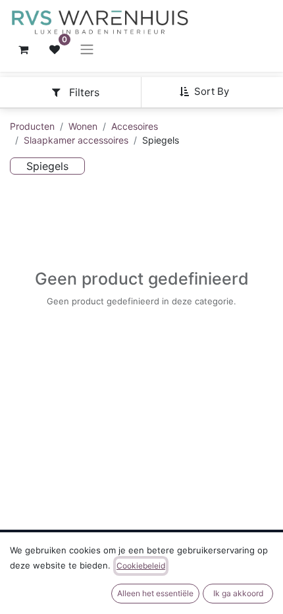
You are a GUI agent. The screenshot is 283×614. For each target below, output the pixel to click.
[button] (209, 91)
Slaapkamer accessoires (76, 140)
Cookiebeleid (140, 566)
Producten (32, 126)
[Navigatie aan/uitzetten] (87, 49)
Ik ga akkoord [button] (238, 593)
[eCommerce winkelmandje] (23, 49)
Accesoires (134, 126)
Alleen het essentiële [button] (155, 593)
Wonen (82, 126)
